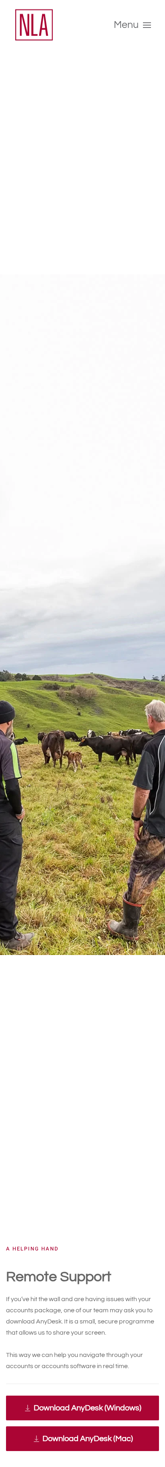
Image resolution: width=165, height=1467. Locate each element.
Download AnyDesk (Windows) (87, 1408)
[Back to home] (34, 25)
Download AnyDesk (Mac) (87, 1439)
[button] (132, 25)
